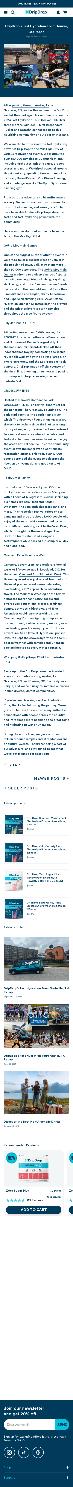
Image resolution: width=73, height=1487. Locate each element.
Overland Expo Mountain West (40, 574)
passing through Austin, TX (30, 105)
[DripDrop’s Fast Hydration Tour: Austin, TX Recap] (36, 1026)
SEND (62, 1425)
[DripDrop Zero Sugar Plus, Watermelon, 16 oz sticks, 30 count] (33, 1168)
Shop (7, 1467)
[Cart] (65, 12)
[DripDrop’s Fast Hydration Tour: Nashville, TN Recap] (36, 959)
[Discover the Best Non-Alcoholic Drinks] (36, 1092)
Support (9, 1477)
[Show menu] (5, 13)
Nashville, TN (13, 110)
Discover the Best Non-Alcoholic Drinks (32, 1121)
